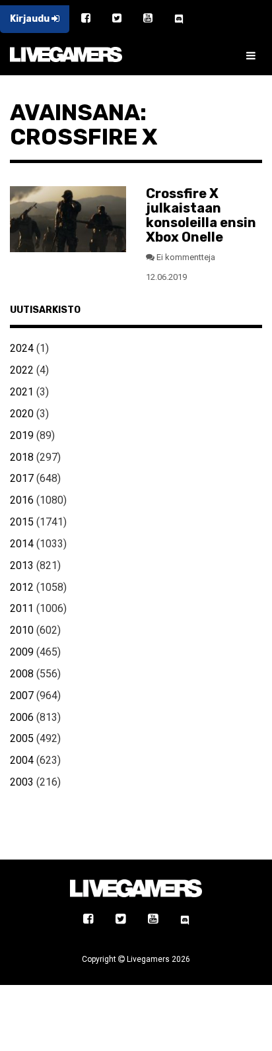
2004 (22, 760)
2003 (22, 782)
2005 (22, 738)
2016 (22, 500)
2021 (22, 392)
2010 (22, 630)
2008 (22, 673)
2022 (22, 370)
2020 (22, 413)
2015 (22, 522)
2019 (22, 435)
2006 (22, 717)
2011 (22, 608)
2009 (22, 652)
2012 (22, 587)
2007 (22, 695)
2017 (22, 478)
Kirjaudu (30, 18)
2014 (22, 543)
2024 (22, 348)
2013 (22, 565)
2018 (22, 457)
